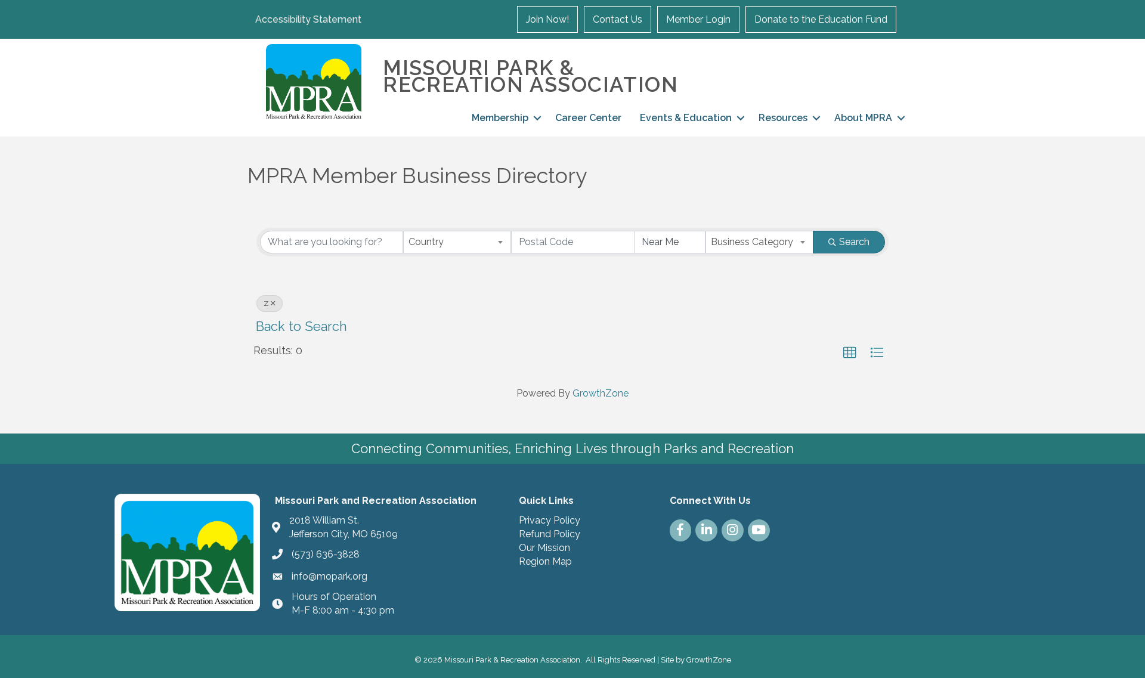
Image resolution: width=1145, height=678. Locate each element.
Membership (500, 117)
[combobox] (457, 242)
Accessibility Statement (308, 19)
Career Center (588, 117)
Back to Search (301, 326)
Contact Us (617, 19)
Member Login (698, 19)
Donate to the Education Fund (820, 19)
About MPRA (863, 117)
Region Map (545, 561)
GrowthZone (600, 393)
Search (854, 241)
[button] (850, 353)
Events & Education (686, 117)
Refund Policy (549, 534)
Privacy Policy (549, 520)
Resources (783, 117)
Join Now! (547, 19)
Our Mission (544, 547)
